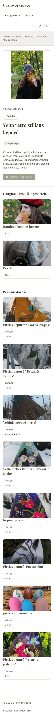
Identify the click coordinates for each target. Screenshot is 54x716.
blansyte (9, 331)
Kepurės (29, 36)
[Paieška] (33, 25)
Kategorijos (11, 15)
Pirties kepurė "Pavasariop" (23, 566)
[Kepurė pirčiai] (27, 505)
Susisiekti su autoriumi (19, 176)
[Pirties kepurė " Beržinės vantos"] (27, 356)
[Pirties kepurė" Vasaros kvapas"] (27, 309)
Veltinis (17, 36)
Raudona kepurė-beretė (21, 226)
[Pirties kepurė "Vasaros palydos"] (27, 644)
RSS (29, 710)
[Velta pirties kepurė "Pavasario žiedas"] (27, 454)
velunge (9, 620)
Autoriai (29, 15)
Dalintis (10, 116)
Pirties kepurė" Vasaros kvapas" (26, 325)
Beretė (8, 268)
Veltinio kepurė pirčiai (19, 422)
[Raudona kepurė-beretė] (27, 211)
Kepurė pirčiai (13, 520)
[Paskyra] (40, 25)
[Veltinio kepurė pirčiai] (27, 407)
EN (47, 26)
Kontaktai (19, 710)
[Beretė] (27, 253)
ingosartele (17, 108)
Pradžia (6, 36)
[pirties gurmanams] (27, 598)
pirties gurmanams (17, 613)
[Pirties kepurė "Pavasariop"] (27, 551)
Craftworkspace (16, 5)
